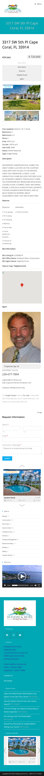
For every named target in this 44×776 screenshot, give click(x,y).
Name (5, 424)
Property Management (9, 539)
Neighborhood (22, 75)
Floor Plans (5, 524)
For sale (6, 57)
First (3, 432)
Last (24, 432)
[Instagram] (14, 635)
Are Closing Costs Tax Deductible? (17, 716)
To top (39, 412)
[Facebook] (7, 635)
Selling (4, 551)
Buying (4, 516)
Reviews (4, 547)
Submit (7, 458)
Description (22, 67)
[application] (22, 576)
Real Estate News (7, 543)
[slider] (20, 585)
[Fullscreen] (39, 585)
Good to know (6, 528)
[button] (22, 576)
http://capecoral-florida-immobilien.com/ (16, 383)
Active (10, 150)
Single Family (12, 153)
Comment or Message (11, 445)
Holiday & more (7, 532)
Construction (6, 520)
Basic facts (22, 63)
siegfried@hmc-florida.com (12, 380)
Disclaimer (8, 681)
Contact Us (8, 675)
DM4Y (31, 774)
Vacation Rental (9, 498)
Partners (5, 536)
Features (22, 71)
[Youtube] (20, 635)
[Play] (5, 585)
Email (5, 436)
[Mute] (35, 585)
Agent (22, 79)
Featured (17, 150)
